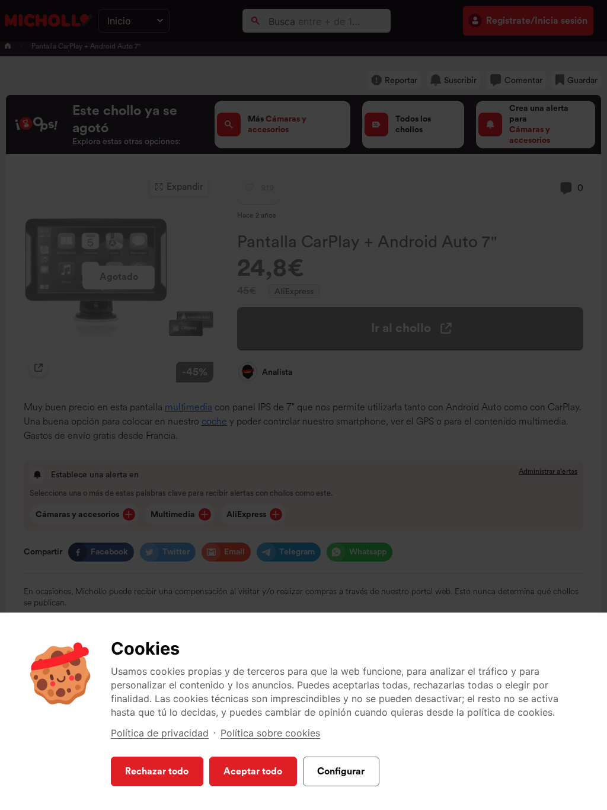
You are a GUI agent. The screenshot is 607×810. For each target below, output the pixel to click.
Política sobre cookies (270, 733)
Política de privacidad (160, 733)
